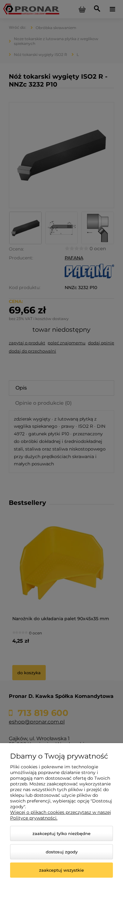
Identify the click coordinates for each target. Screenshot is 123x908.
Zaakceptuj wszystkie (61, 870)
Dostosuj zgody (62, 851)
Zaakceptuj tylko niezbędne (61, 833)
